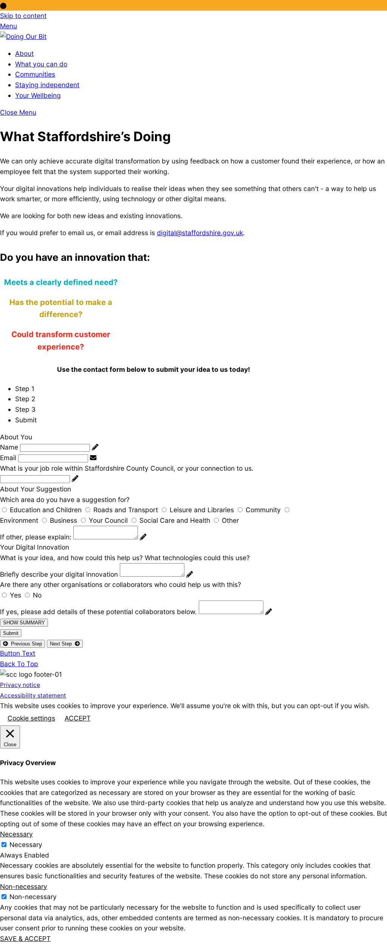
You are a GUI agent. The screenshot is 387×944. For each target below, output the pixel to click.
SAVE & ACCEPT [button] (25, 938)
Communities (35, 74)
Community (263, 510)
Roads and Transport (125, 510)
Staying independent (47, 85)
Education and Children (46, 510)
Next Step (62, 644)
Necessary (25, 845)
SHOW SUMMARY (24, 622)
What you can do (41, 64)
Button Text (17, 653)
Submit (11, 633)
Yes (15, 595)
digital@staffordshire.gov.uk (200, 233)
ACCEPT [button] (78, 718)
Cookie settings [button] (31, 718)
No (37, 595)
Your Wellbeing (38, 95)
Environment (19, 520)
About (24, 53)
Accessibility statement (33, 695)
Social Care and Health (174, 520)
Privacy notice (20, 684)
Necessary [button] (16, 834)
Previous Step (25, 644)
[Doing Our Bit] (23, 36)
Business (63, 520)
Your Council (108, 520)
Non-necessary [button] (23, 886)
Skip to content (23, 16)
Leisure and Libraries (202, 510)
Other (230, 520)
